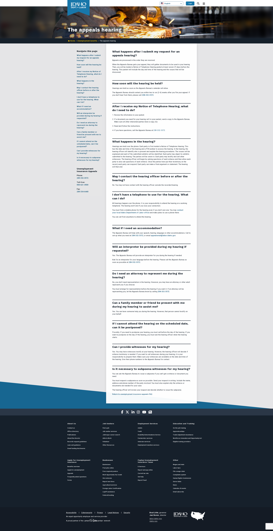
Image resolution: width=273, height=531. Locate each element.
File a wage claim (179, 471)
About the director (73, 438)
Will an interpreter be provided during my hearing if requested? (89, 115)
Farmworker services (145, 438)
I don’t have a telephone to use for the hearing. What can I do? (88, 99)
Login (190, 3)
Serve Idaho (177, 481)
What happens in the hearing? (85, 82)
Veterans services (144, 441)
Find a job (106, 428)
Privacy (100, 513)
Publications (71, 435)
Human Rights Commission (182, 478)
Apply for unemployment (75, 470)
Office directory (72, 431)
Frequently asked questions (76, 477)
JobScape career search (111, 435)
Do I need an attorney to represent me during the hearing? (87, 125)
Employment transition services (148, 445)
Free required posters (110, 471)
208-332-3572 (82, 178)
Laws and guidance (74, 445)
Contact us (71, 428)
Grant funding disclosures (76, 448)
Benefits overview (73, 466)
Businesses (106, 464)
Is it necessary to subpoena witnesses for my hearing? (88, 159)
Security (127, 513)
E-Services (141, 466)
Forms (69, 480)
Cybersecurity (86, 513)
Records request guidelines (77, 441)
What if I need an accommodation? (84, 107)
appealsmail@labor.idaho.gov (163, 236)
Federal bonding (108, 495)
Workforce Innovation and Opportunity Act (187, 438)
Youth (140, 431)
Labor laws (176, 468)
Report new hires (108, 481)
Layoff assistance (109, 492)
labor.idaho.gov (156, 519)
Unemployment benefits (87, 41)
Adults (140, 428)
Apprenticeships (178, 431)
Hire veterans (107, 478)
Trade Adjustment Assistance (183, 435)
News (175, 485)
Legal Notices (113, 513)
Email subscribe (178, 492)
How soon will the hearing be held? (89, 66)
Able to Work (107, 438)
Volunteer (106, 441)
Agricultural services (110, 485)
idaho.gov (154, 521)
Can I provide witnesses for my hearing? (88, 152)
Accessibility (71, 513)
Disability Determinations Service (149, 435)
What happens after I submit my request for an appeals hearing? (89, 57)
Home (72, 41)
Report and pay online (145, 470)
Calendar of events (179, 488)
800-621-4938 (82, 185)
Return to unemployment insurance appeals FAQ (132, 394)
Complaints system (179, 475)
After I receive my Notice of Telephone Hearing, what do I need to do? (89, 74)
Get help (141, 477)
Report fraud (142, 480)
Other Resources (108, 445)
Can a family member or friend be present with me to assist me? (89, 134)
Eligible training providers (182, 441)
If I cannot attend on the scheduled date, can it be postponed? (87, 144)
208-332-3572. (135, 262)
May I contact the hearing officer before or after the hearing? (88, 90)
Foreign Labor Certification (112, 488)
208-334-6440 (82, 192)
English (167, 3)
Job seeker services (110, 431)
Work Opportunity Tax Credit (112, 475)
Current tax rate (143, 473)
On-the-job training (179, 428)
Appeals (70, 473)
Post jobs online (108, 468)
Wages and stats (178, 464)
